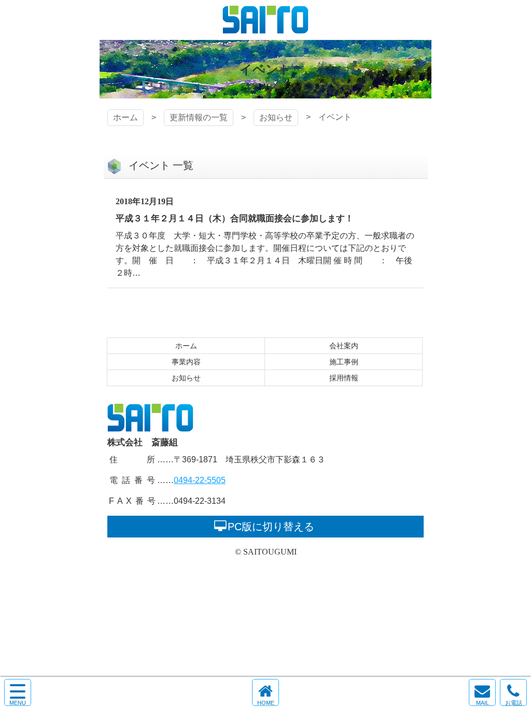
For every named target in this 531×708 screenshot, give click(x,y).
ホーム (125, 117)
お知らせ (275, 117)
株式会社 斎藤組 (265, 20)
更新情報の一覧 (199, 117)
